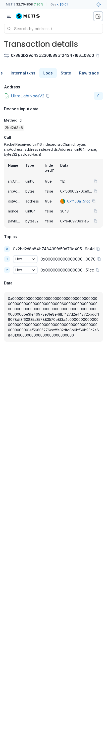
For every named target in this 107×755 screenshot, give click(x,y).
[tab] (23, 73)
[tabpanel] (53, 217)
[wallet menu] (98, 16)
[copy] (98, 55)
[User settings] (98, 4)
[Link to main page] (31, 16)
